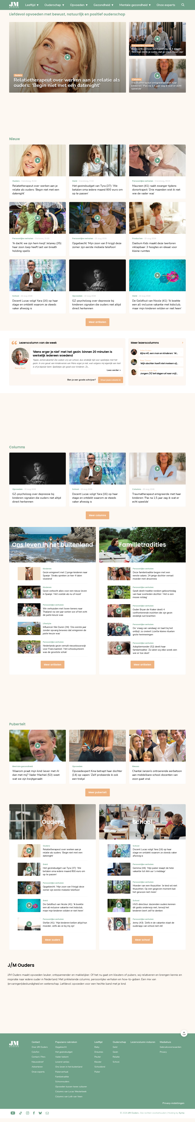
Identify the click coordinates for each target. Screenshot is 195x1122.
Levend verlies (62, 1061)
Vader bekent (61, 1056)
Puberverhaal (61, 1071)
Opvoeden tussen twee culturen (71, 1086)
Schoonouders (62, 1081)
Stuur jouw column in (111, 380)
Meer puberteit (98, 792)
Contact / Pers (38, 1056)
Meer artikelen (97, 322)
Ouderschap (52, 5)
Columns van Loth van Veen (68, 1096)
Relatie (116, 1056)
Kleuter (97, 1061)
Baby (96, 1047)
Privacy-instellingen (173, 1103)
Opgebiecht (61, 1047)
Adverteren (37, 1066)
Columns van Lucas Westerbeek (71, 1091)
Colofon (35, 1051)
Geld (115, 1047)
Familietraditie (62, 1076)
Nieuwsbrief (37, 1061)
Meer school (142, 939)
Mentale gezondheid (133, 5)
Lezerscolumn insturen (143, 1042)
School (116, 1061)
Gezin (115, 1051)
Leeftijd (30, 5)
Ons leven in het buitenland (68, 1066)
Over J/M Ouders (40, 1047)
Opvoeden (77, 5)
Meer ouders (52, 939)
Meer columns (97, 515)
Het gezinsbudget (63, 1051)
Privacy (163, 1051)
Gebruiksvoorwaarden (170, 1047)
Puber (97, 1071)
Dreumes (98, 1051)
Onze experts (166, 5)
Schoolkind (99, 1066)
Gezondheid (102, 5)
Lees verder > (114, 370)
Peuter (97, 1056)
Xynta (181, 1112)
